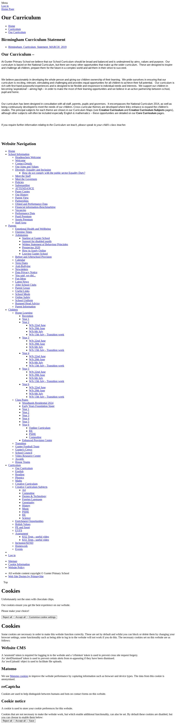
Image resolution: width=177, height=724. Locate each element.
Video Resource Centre (28, 455)
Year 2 (25, 322)
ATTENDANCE (24, 188)
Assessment (21, 533)
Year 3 (25, 337)
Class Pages (21, 399)
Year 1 (25, 319)
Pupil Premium (23, 216)
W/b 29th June (37, 328)
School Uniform (24, 300)
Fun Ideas (20, 278)
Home (11, 26)
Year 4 (25, 353)
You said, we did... (25, 275)
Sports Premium (24, 219)
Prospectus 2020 (31, 247)
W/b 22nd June (37, 325)
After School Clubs (25, 284)
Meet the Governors (26, 179)
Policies (19, 182)
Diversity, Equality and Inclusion (33, 169)
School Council (23, 452)
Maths (18, 480)
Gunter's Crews (23, 449)
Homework (21, 546)
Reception (27, 315)
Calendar (20, 259)
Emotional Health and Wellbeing (33, 228)
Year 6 (25, 384)
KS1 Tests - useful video (35, 539)
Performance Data (25, 213)
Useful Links (22, 291)
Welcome (20, 160)
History (26, 505)
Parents (12, 225)
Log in (5, 5)
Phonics (19, 477)
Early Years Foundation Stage (38, 406)
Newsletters (21, 269)
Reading (19, 474)
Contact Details (23, 163)
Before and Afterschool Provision (33, 256)
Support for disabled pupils (37, 241)
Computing (35, 437)
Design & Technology (34, 496)
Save (31, 721)
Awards (19, 458)
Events (19, 549)
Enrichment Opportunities (29, 521)
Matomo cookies (19, 676)
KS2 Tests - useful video (35, 536)
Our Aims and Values (27, 166)
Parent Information (25, 306)
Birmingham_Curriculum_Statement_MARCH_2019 (37, 46)
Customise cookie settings (42, 617)
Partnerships (22, 200)
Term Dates (21, 263)
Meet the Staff (23, 175)
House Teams (22, 462)
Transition (20, 443)
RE (31, 430)
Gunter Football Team (27, 446)
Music (25, 508)
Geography (28, 502)
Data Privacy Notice (26, 272)
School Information (18, 154)
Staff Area (20, 222)
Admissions (21, 235)
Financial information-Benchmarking (35, 207)
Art (24, 490)
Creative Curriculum (26, 483)
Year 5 (25, 368)
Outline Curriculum (39, 427)
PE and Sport (22, 527)
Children (13, 309)
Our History (21, 194)
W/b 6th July (36, 331)
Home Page (7, 9)
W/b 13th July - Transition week (46, 334)
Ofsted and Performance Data (31, 203)
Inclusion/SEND (24, 542)
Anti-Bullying (22, 266)
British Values (22, 524)
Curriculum (14, 29)
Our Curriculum (17, 32)
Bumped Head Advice (27, 303)
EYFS (18, 530)
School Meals (22, 294)
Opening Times (23, 231)
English (19, 471)
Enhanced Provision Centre (37, 440)
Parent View (22, 197)
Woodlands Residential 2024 (37, 402)
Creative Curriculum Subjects (31, 486)
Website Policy (16, 567)
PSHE (32, 434)
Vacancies (20, 210)
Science (26, 518)
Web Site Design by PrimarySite (26, 576)
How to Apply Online (34, 250)
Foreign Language (32, 499)
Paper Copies (22, 191)
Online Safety (22, 297)
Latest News (22, 281)
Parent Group (22, 287)
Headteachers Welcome (28, 157)
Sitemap (12, 561)
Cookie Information (19, 564)
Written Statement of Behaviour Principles (45, 244)
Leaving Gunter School (35, 253)
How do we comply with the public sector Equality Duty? (53, 172)
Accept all (21, 617)
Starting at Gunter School (36, 238)
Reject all (7, 617)
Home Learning (23, 312)
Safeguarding (22, 185)
